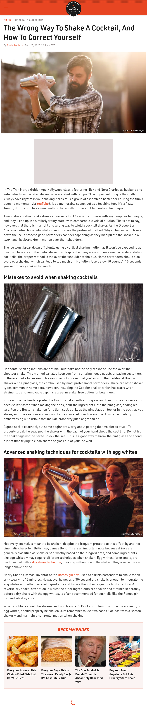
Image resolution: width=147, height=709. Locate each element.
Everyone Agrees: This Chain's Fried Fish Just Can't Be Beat (21, 674)
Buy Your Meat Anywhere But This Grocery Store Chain (122, 674)
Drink (7, 20)
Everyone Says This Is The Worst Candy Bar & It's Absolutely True (56, 674)
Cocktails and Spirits (29, 20)
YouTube (43, 203)
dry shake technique (46, 562)
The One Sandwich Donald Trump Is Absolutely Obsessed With (89, 676)
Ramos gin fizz (68, 575)
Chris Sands (13, 45)
